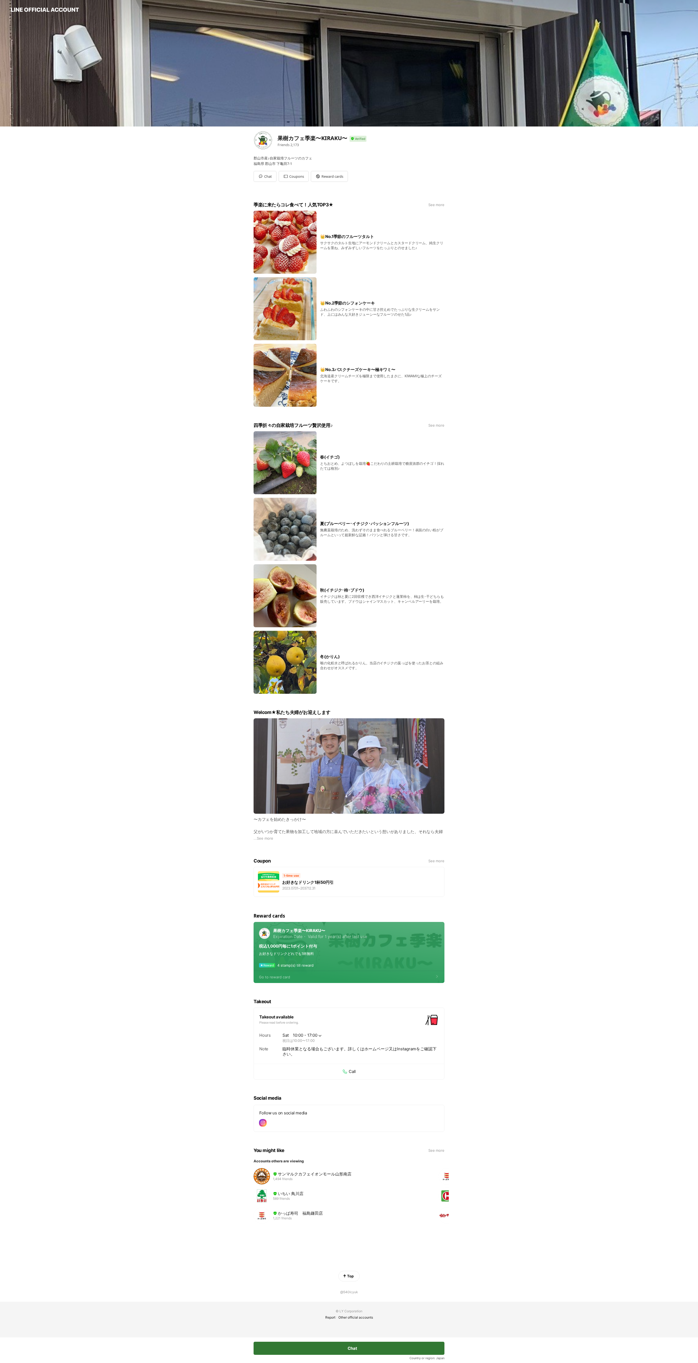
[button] (294, 176)
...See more (263, 838)
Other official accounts (355, 1317)
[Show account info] (358, 139)
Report (330, 1317)
